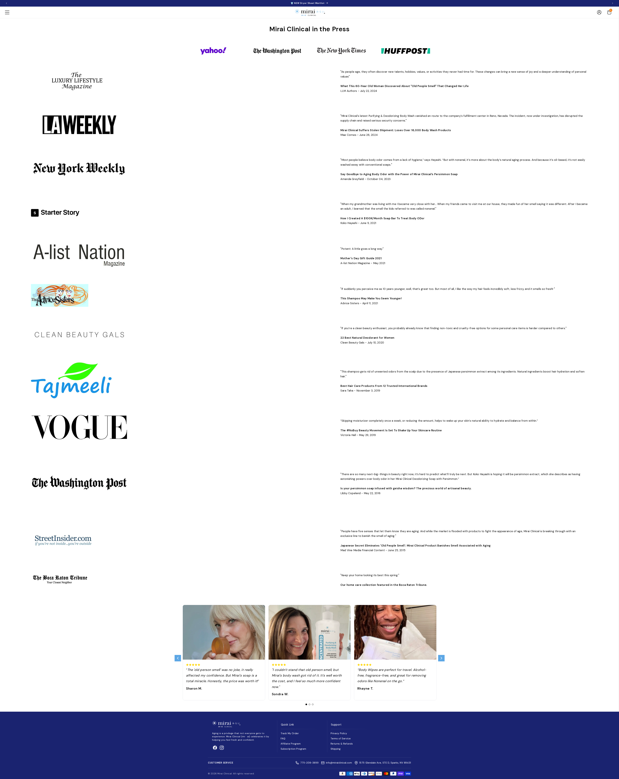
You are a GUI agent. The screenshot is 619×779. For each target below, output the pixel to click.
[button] (7, 12)
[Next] (441, 658)
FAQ (283, 738)
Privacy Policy (339, 733)
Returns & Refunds (342, 743)
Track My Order (290, 733)
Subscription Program (293, 748)
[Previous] (178, 658)
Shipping (336, 748)
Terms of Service (341, 738)
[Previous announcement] (6, 3)
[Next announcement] (612, 3)
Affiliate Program (291, 743)
